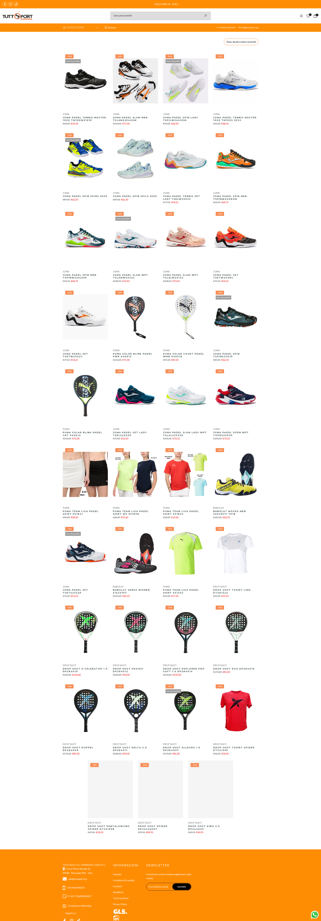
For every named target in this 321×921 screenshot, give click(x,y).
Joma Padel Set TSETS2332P (75, 591)
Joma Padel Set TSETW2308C (226, 276)
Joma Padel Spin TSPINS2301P (226, 355)
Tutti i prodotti (120, 898)
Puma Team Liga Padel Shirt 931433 (181, 591)
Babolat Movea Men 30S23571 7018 (229, 512)
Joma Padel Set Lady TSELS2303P (130, 434)
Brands (112, 27)
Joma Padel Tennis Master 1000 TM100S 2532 (235, 119)
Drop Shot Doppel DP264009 (78, 749)
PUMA (116, 350)
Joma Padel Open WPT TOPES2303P (231, 434)
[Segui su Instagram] (10, 4)
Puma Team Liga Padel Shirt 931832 (181, 512)
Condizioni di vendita (123, 880)
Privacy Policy (120, 904)
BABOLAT (218, 507)
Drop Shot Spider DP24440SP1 (153, 827)
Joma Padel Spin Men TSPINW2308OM (230, 197)
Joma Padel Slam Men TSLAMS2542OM (130, 119)
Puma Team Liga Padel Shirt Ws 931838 (131, 512)
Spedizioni (118, 892)
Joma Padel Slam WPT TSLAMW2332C (130, 276)
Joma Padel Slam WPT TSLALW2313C (180, 276)
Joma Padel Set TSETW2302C (75, 355)
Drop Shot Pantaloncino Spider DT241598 (109, 827)
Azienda (117, 874)
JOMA (66, 114)
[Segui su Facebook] (5, 4)
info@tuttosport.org (249, 27)
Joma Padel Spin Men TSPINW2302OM (79, 276)
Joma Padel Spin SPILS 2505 (135, 196)
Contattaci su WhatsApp (79, 905)
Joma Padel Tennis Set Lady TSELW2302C (181, 197)
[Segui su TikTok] (16, 4)
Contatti (117, 886)
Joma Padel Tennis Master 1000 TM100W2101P (84, 119)
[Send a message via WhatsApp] (314, 914)
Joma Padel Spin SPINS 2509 (85, 196)
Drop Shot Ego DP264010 (234, 668)
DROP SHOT (220, 586)
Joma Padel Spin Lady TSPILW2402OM (180, 119)
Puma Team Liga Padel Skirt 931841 (81, 512)
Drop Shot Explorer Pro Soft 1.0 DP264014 (184, 670)
